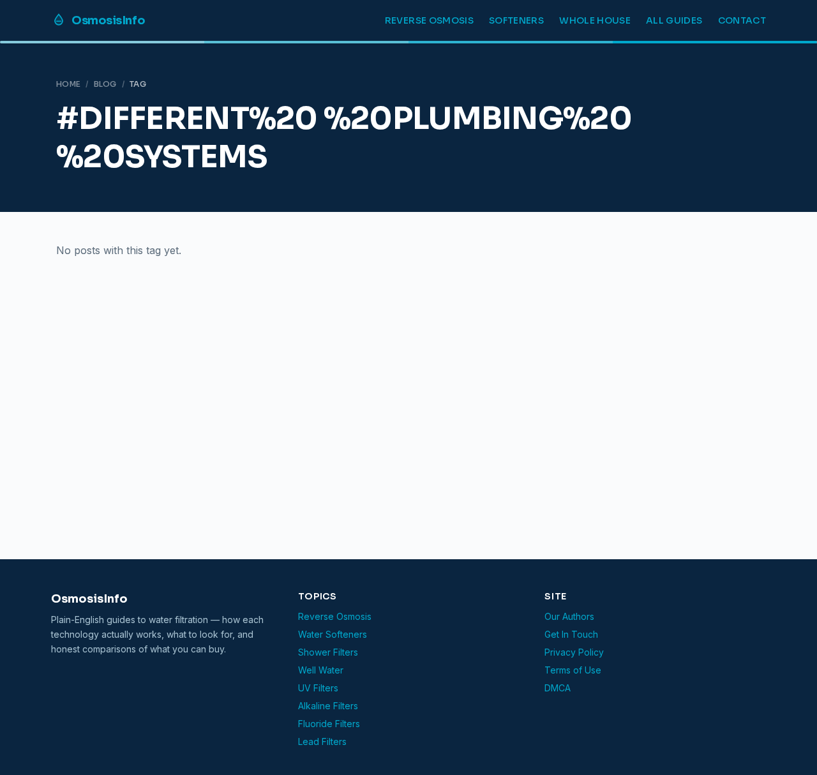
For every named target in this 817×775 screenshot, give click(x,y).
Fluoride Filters (329, 723)
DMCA (557, 687)
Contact (742, 20)
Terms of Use (572, 670)
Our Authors (569, 616)
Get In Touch (571, 634)
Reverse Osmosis (429, 20)
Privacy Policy (574, 652)
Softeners (516, 20)
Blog (105, 84)
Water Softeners (332, 634)
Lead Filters (322, 741)
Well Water (320, 670)
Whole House (595, 20)
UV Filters (318, 687)
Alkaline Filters (328, 705)
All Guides (674, 20)
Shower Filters (328, 652)
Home (68, 84)
